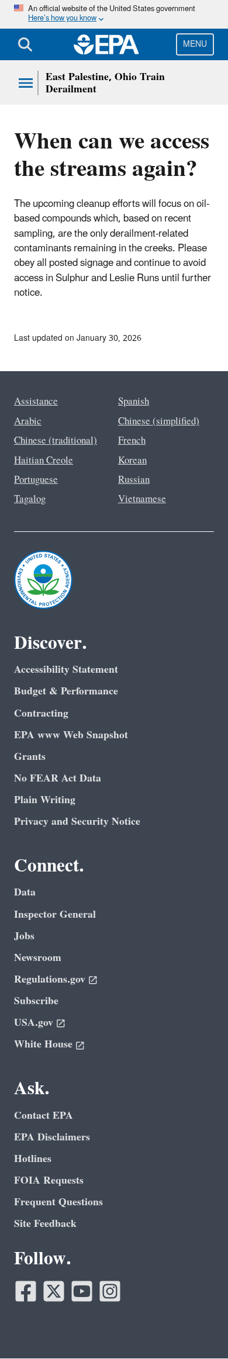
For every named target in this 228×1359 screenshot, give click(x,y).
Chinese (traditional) (55, 440)
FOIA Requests (49, 1180)
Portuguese (36, 479)
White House (43, 1044)
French (132, 440)
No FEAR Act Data (57, 778)
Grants (30, 757)
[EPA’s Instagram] (110, 1291)
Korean (132, 460)
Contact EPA (43, 1115)
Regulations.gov (49, 979)
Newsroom (37, 958)
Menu (195, 44)
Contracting (41, 713)
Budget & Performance (66, 691)
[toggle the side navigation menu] (25, 83)
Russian (134, 479)
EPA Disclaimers (52, 1137)
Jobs (24, 936)
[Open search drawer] (25, 44)
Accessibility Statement (66, 669)
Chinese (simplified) (158, 421)
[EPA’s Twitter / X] (53, 1291)
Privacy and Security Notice (77, 821)
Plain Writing (44, 800)
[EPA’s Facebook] (25, 1291)
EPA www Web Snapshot (71, 735)
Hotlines (32, 1159)
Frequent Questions (58, 1202)
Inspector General (55, 914)
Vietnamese (142, 499)
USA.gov (33, 1022)
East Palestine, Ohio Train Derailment (105, 83)
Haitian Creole (43, 460)
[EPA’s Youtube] (82, 1291)
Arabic (28, 421)
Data (25, 892)
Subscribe (36, 1001)
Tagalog (30, 499)
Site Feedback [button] (45, 1224)
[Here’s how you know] (114, 14)
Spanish (133, 401)
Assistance (36, 401)
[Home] (106, 44)
